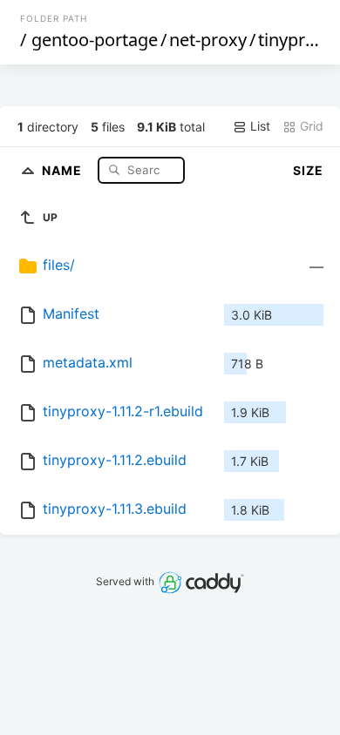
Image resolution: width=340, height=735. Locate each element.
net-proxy (208, 39)
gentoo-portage (94, 39)
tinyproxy (296, 39)
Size (308, 170)
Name (63, 169)
